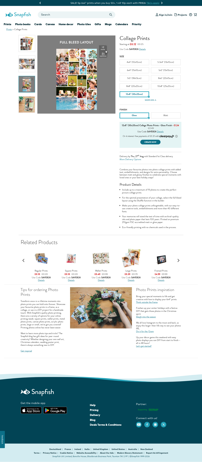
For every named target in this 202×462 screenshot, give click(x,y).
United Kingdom (101, 449)
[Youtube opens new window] (140, 423)
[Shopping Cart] (195, 14)
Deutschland (55, 449)
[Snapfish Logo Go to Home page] (18, 15)
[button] (178, 260)
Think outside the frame (147, 302)
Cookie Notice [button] (66, 453)
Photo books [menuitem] (23, 24)
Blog (92, 420)
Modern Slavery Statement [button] (130, 453)
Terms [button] (36, 453)
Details (142, 49)
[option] (27, 43)
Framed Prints (161, 270)
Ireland (77, 449)
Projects (182, 14)
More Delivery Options (130, 159)
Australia (132, 449)
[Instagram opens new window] (157, 423)
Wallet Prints (101, 270)
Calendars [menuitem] (121, 24)
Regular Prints (41, 270)
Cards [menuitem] (38, 24)
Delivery (95, 415)
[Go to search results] (110, 14)
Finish (123, 109)
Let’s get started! (144, 346)
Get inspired (26, 351)
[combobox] (76, 14)
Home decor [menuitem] (66, 24)
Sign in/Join (165, 14)
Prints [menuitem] (7, 24)
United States (118, 449)
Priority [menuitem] (136, 24)
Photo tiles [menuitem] (84, 24)
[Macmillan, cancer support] (148, 409)
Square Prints (71, 270)
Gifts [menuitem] (98, 24)
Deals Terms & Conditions (105, 424)
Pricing (94, 410)
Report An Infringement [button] (157, 453)
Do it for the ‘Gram (145, 331)
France (68, 449)
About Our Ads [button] (107, 453)
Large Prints (131, 270)
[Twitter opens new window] (165, 423)
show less (149, 100)
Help (93, 405)
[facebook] (148, 423)
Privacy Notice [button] (49, 453)
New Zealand (146, 449)
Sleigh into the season (146, 317)
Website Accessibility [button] (86, 453)
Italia (87, 449)
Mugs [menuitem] (108, 24)
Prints (9, 29)
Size (122, 56)
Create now (150, 142)
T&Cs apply (138, 3)
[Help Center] (190, 14)
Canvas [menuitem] (50, 24)
